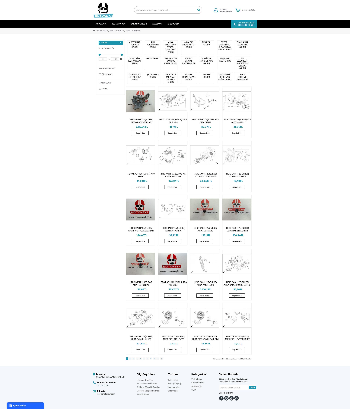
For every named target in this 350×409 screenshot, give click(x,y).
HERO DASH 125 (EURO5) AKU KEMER (141, 175)
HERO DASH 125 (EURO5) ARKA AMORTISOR (205, 283)
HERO (112, 31)
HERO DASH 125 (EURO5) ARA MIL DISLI (173, 283)
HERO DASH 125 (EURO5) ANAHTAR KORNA (173, 229)
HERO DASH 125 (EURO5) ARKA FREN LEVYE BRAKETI (237, 337)
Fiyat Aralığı (106, 48)
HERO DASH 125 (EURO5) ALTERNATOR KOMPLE (205, 175)
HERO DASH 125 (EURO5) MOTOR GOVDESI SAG (141, 121)
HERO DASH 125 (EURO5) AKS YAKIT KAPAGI (237, 121)
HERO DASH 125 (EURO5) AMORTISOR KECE (237, 175)
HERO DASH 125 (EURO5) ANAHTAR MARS (205, 229)
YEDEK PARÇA (102, 31)
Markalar (105, 82)
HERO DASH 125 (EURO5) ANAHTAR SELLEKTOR (237, 229)
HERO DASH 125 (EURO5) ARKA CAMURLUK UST (141, 337)
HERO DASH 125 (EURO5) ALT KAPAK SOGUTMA (173, 175)
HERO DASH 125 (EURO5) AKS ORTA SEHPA (205, 121)
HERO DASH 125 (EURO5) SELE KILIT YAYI (173, 121)
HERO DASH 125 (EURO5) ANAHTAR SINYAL (141, 283)
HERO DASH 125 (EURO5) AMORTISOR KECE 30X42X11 (141, 229)
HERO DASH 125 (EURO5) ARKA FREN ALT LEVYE (173, 337)
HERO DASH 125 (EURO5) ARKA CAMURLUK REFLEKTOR (237, 283)
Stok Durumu (107, 68)
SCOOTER (120, 31)
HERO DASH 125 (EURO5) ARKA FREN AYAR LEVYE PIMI (205, 337)
